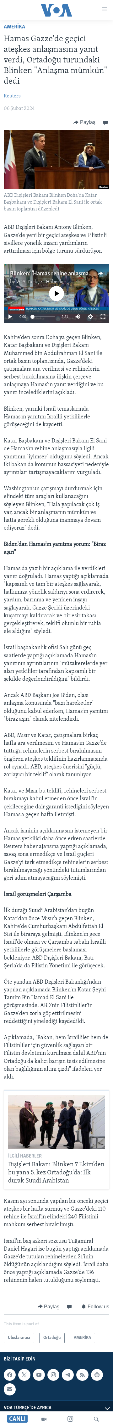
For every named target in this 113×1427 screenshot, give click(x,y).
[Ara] (96, 1419)
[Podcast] (97, 1375)
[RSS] (82, 1375)
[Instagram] (70, 1419)
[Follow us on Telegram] (68, 1375)
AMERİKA (14, 27)
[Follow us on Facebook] (10, 1375)
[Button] (84, 122)
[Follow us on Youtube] (39, 1375)
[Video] (44, 1419)
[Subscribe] (10, 1389)
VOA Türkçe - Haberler (41, 281)
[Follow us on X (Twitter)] (24, 1375)
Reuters (12, 96)
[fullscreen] (103, 316)
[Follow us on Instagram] (53, 1375)
